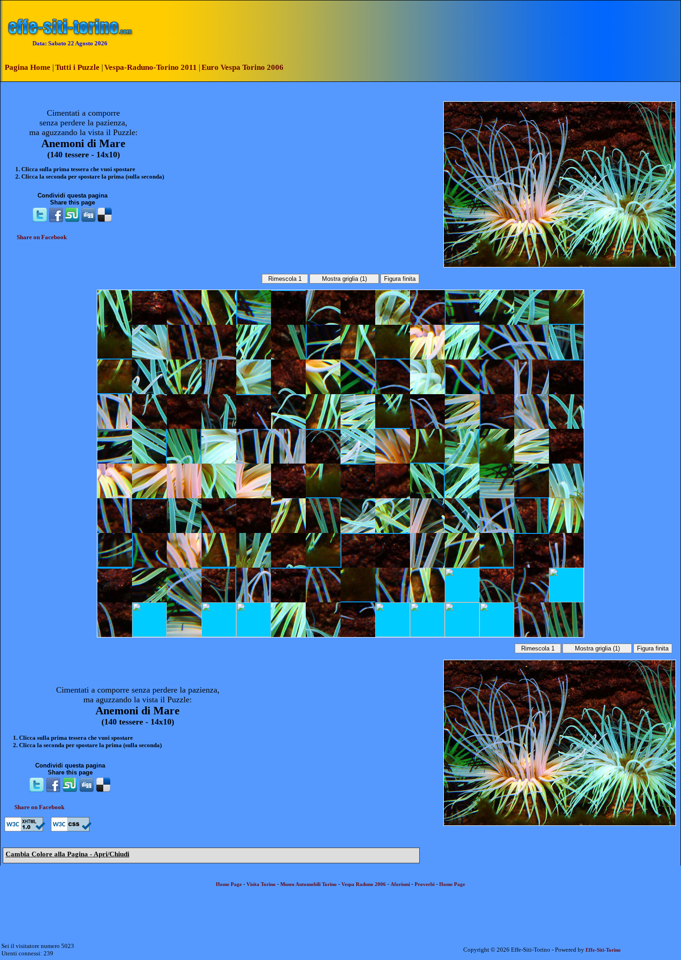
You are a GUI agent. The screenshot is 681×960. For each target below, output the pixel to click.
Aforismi (400, 884)
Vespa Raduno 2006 (363, 884)
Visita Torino (261, 884)
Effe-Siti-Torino (603, 950)
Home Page (229, 884)
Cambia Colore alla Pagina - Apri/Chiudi (67, 854)
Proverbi (425, 884)
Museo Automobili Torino (308, 884)
